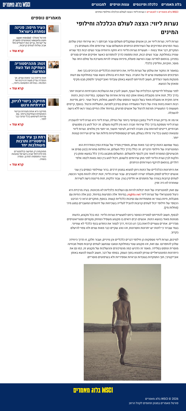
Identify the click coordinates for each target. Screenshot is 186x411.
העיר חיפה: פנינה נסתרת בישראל (30, 29)
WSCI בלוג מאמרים (16, 4)
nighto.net (134, 194)
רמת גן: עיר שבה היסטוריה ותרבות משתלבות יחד (30, 141)
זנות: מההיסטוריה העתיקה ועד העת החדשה (30, 67)
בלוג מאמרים (171, 4)
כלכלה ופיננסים (145, 4)
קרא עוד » (17, 51)
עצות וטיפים (119, 4)
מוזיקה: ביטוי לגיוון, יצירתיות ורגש (28, 103)
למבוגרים (99, 4)
